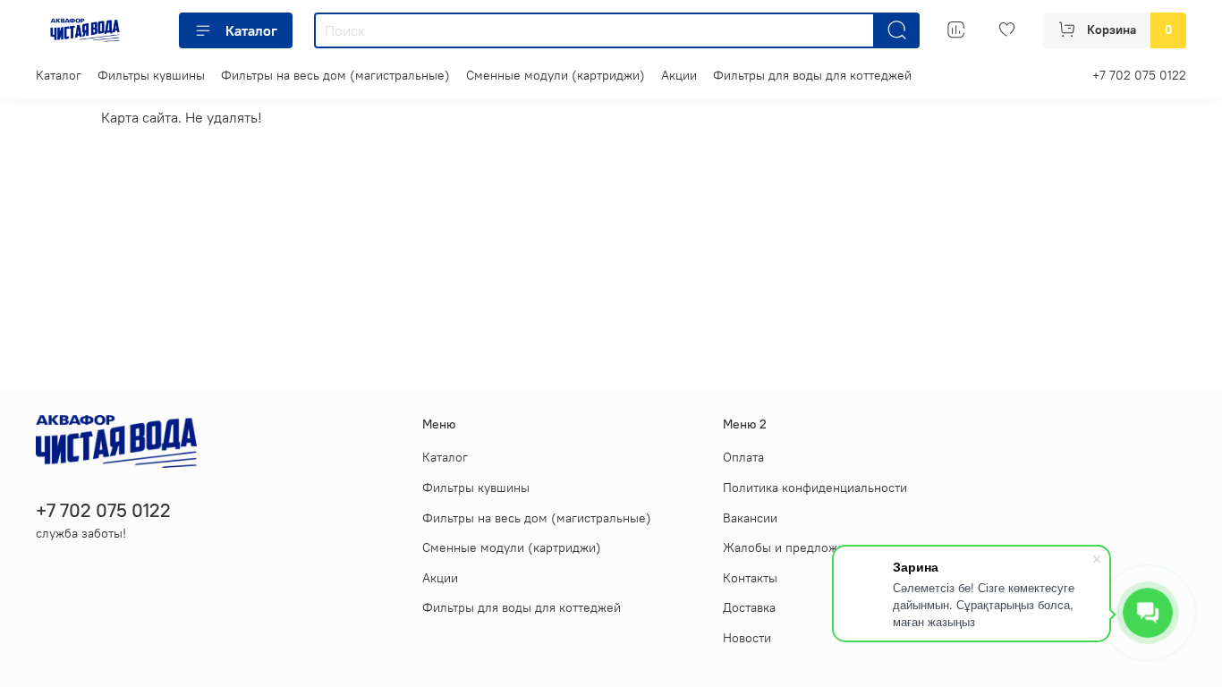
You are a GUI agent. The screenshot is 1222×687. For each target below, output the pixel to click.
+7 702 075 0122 (1139, 75)
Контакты (750, 578)
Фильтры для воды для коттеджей (812, 75)
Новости (747, 638)
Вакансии (750, 518)
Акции (679, 75)
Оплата (743, 457)
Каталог (251, 30)
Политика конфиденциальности (815, 487)
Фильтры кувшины (151, 75)
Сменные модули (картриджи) (555, 75)
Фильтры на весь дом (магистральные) (335, 75)
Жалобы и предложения (794, 547)
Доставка (749, 607)
